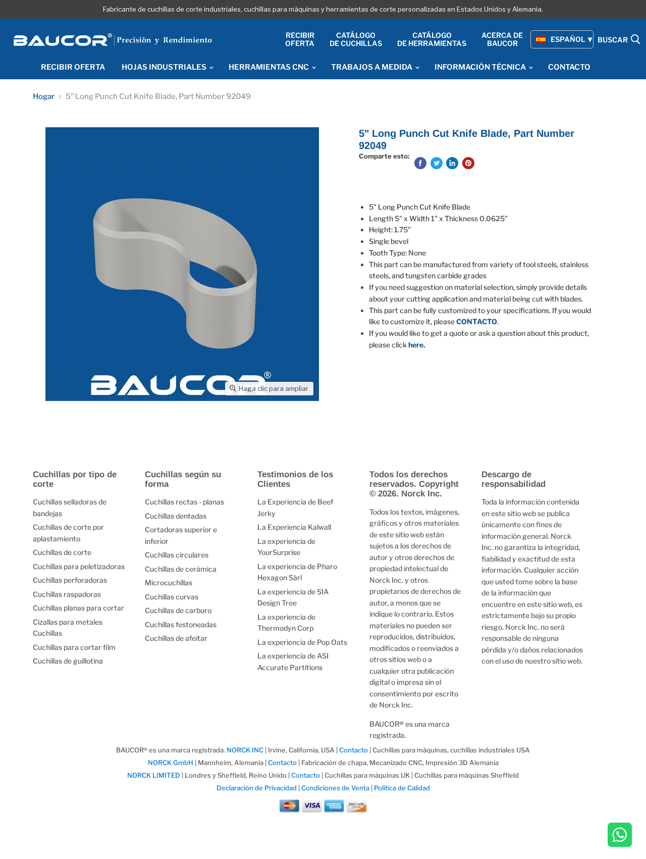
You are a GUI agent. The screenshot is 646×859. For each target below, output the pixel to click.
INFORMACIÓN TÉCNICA (481, 67)
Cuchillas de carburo (178, 610)
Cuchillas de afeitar (176, 638)
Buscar (613, 40)
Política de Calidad (402, 788)
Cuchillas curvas (171, 596)
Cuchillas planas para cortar (78, 607)
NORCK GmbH (170, 763)
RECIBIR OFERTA (73, 67)
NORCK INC (245, 750)
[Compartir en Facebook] (420, 163)
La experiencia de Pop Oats (302, 642)
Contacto (354, 750)
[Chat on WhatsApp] (620, 836)
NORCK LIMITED (154, 775)
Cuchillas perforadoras (70, 580)
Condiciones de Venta (335, 788)
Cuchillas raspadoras (67, 594)
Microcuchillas (168, 582)
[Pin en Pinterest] (468, 163)
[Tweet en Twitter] (436, 163)
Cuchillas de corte (62, 552)
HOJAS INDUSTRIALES (165, 67)
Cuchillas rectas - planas (184, 501)
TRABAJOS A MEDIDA (372, 67)
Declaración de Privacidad (257, 788)
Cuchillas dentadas (175, 516)
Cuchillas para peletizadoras (79, 566)
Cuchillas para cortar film (74, 647)
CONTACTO (569, 67)
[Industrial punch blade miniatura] (64, 429)
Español (568, 39)
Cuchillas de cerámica (181, 569)
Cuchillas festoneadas (181, 624)
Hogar (44, 96)
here (415, 344)
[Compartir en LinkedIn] (452, 163)
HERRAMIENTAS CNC (269, 67)
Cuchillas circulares (176, 554)
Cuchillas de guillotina (68, 660)
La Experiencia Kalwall (294, 527)
